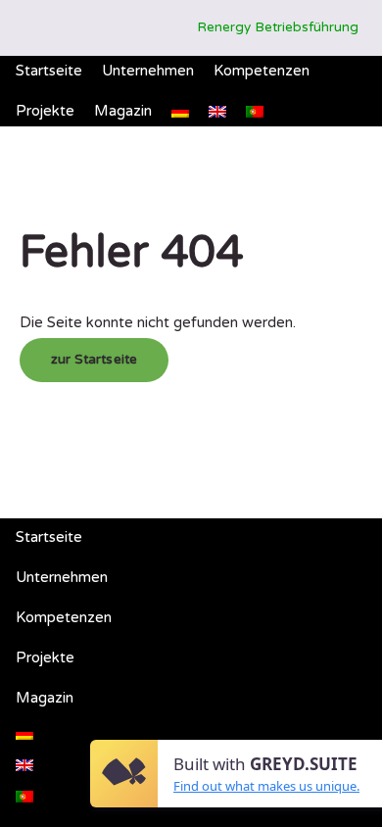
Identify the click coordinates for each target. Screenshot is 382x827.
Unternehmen (148, 70)
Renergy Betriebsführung (277, 27)
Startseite (49, 70)
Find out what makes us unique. (266, 786)
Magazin (123, 111)
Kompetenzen (262, 70)
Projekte (45, 111)
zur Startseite (94, 359)
